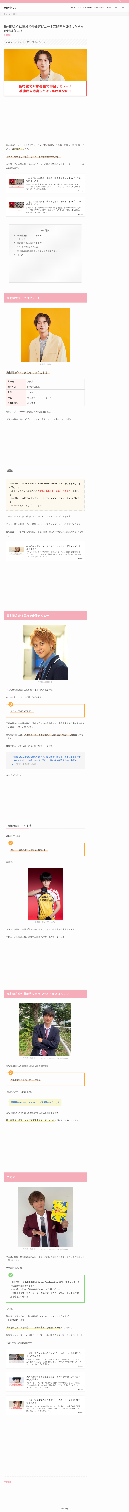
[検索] (123, 1)
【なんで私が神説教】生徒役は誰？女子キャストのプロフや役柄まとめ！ (53, 203)
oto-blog (10, 7)
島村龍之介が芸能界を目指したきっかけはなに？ (39, 250)
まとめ (20, 254)
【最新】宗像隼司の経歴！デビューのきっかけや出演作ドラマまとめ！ (53, 1401)
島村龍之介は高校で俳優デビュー (32, 243)
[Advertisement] (45, 117)
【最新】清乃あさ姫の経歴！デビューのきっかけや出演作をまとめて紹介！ (53, 1354)
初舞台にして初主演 (30, 246)
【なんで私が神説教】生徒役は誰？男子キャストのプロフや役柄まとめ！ (53, 179)
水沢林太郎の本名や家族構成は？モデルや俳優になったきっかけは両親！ (53, 1378)
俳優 (8, 35)
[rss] (120, 1)
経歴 (23, 239)
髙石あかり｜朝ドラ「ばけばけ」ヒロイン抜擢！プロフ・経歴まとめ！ (53, 547)
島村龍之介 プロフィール (29, 235)
